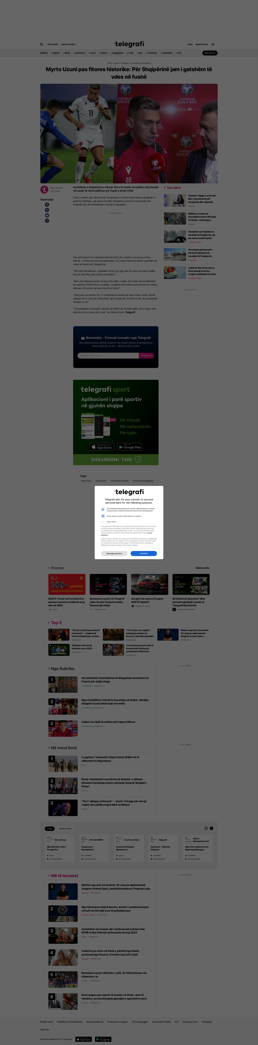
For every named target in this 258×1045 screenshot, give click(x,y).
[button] (129, 522)
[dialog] (129, 522)
